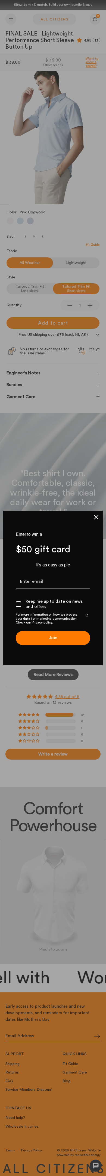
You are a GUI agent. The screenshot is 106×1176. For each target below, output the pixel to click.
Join (53, 638)
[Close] (96, 517)
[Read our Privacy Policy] (87, 615)
